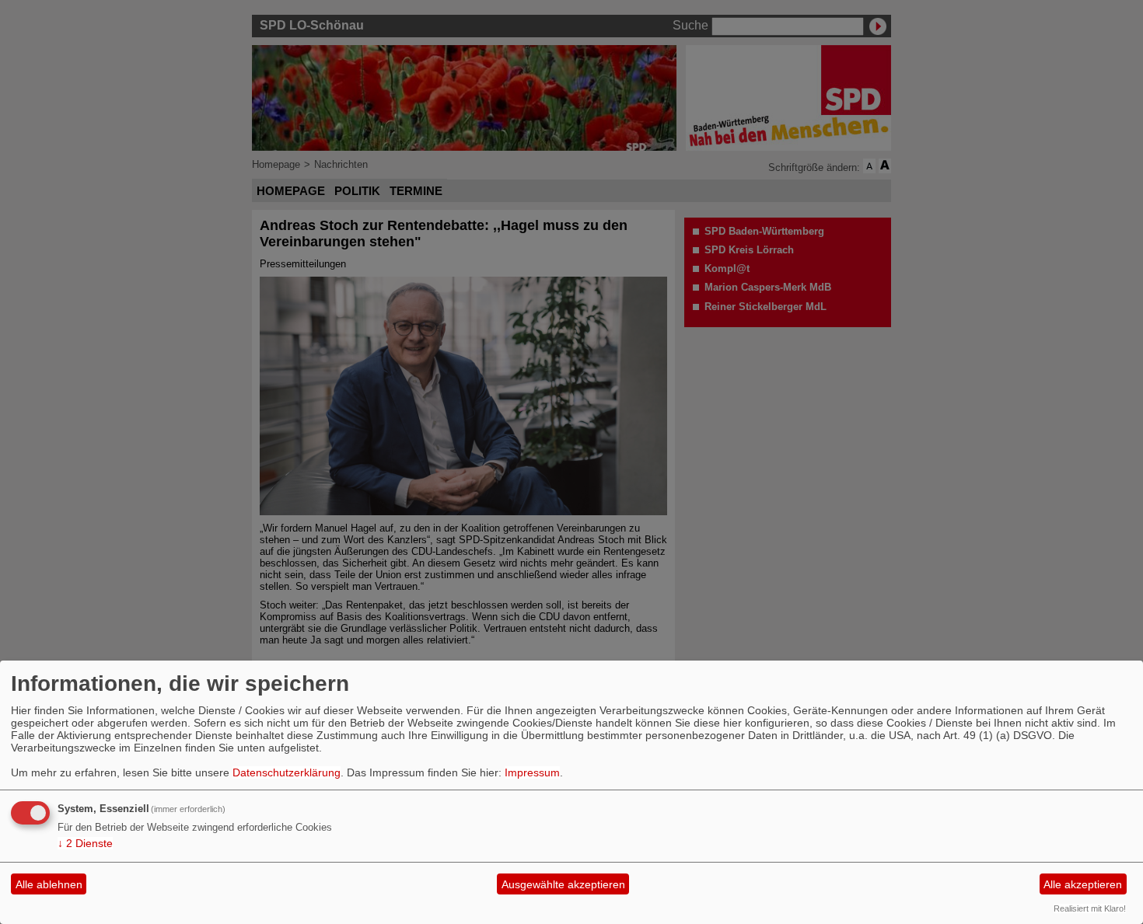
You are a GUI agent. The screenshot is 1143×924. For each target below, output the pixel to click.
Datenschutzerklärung (286, 772)
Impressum (532, 772)
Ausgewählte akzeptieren (563, 884)
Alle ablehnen (49, 884)
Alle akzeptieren (1082, 884)
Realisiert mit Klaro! (1090, 908)
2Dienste (85, 843)
